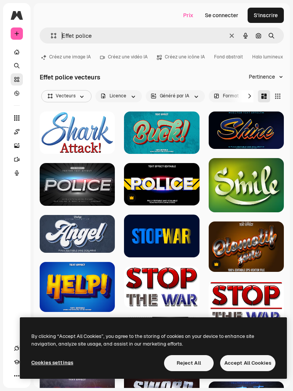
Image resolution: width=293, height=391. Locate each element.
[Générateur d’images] (17, 145)
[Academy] (17, 362)
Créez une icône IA (185, 57)
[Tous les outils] (17, 118)
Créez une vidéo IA (128, 57)
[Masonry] (264, 96)
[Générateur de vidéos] (17, 159)
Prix (188, 15)
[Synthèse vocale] (17, 173)
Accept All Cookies (247, 363)
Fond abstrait (228, 57)
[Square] (278, 96)
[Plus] (17, 376)
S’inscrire (266, 15)
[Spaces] (17, 132)
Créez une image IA (70, 57)
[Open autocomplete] (50, 36)
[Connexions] (17, 348)
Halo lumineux (267, 57)
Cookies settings (52, 362)
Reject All (189, 363)
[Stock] (17, 79)
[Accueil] (17, 52)
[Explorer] (17, 93)
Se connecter (221, 15)
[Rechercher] (17, 66)
